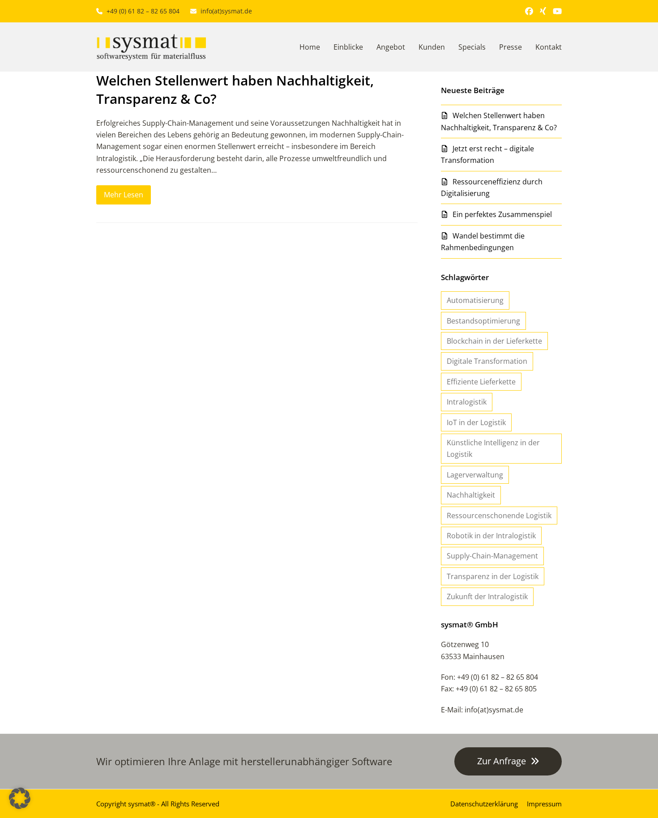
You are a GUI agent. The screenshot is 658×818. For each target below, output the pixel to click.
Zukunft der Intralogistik (487, 596)
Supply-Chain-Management (492, 556)
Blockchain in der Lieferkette (494, 341)
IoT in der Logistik (476, 422)
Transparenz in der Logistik (492, 576)
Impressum (544, 803)
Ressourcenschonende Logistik (499, 515)
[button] (19, 798)
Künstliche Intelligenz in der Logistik (493, 448)
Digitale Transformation (487, 361)
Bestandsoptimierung (483, 321)
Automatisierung (475, 300)
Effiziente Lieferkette (481, 382)
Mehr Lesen (123, 195)
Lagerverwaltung (475, 475)
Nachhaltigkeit (471, 495)
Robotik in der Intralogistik (491, 536)
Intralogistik (467, 402)
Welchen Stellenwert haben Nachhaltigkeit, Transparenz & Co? (235, 89)
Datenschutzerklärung (484, 803)
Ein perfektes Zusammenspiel (502, 214)
